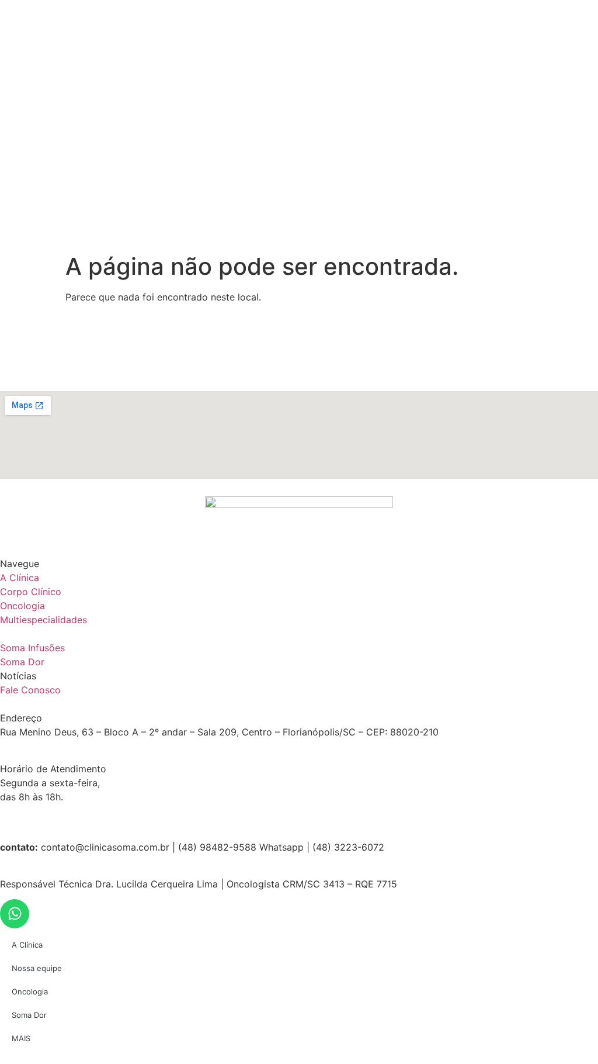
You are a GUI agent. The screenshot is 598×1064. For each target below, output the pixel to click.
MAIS (21, 1038)
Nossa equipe (37, 968)
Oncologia (30, 991)
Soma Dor (29, 1015)
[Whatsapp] (14, 913)
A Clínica (27, 944)
